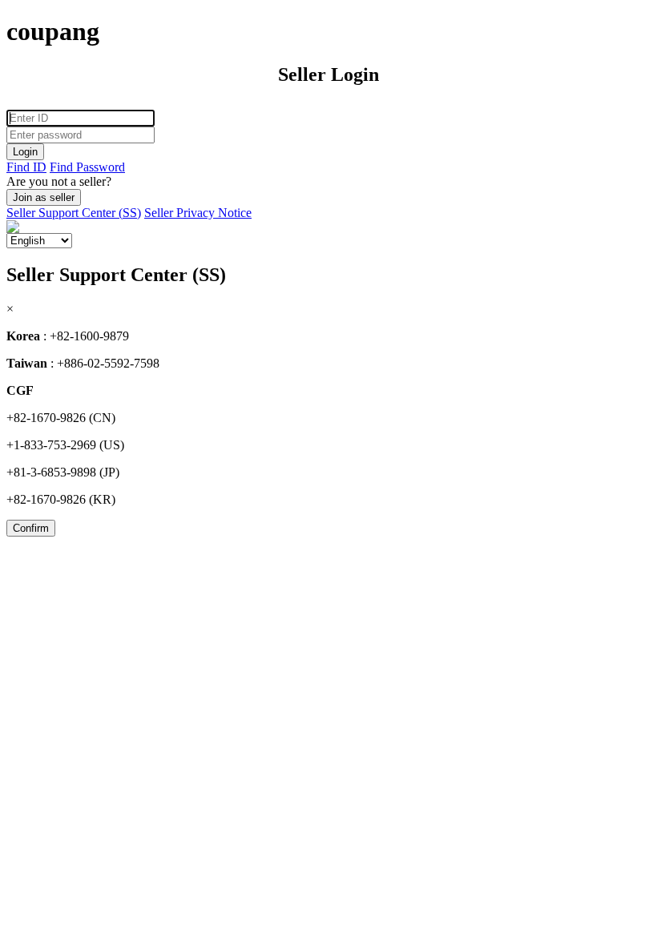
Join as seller (44, 197)
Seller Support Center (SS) (73, 212)
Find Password (87, 167)
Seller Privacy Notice (198, 212)
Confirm (31, 528)
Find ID (26, 167)
